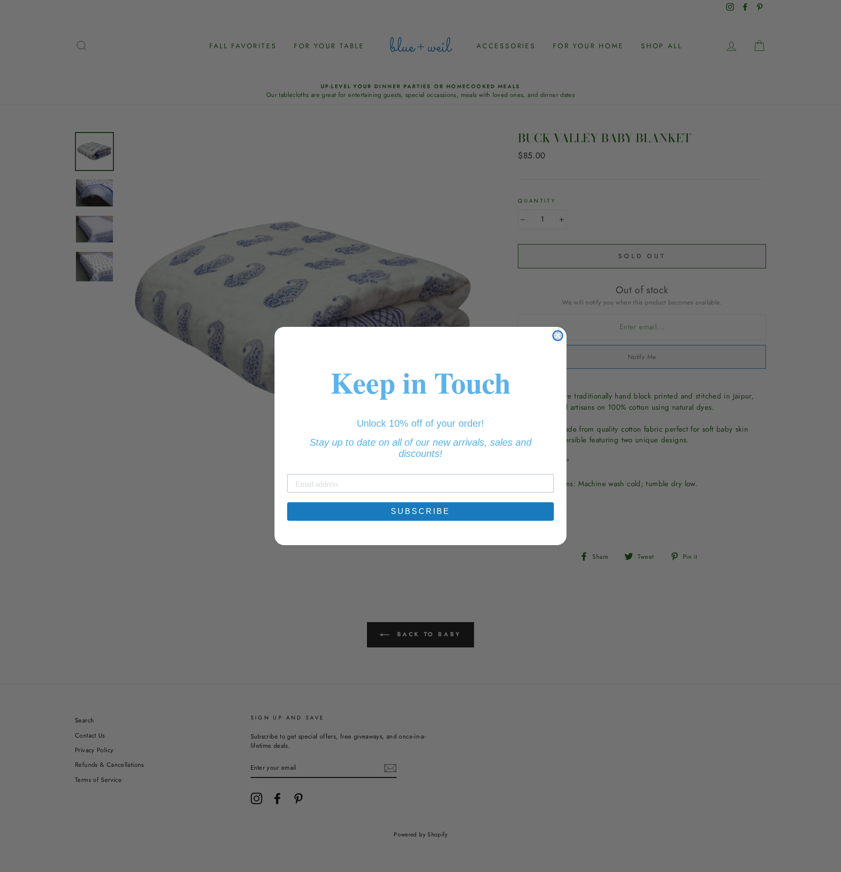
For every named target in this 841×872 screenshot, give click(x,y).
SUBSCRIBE (420, 511)
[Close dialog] (558, 336)
